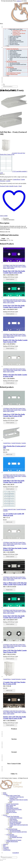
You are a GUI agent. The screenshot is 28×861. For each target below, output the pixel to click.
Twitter (7, 186)
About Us (5, 844)
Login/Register (6, 850)
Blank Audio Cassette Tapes (14, 266)
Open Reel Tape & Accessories (14, 809)
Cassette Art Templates (15, 823)
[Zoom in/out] (0, 859)
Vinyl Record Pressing (16, 743)
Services (5, 815)
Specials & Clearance (11, 812)
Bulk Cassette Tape (11, 805)
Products (5, 794)
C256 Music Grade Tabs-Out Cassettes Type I (16, 797)
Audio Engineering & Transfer (13, 840)
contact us (19, 1)
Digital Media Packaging (16, 736)
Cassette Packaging (16, 443)
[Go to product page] (14, 262)
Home (4, 792)
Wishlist (16, 759)
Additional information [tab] (8, 219)
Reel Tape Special (10, 811)
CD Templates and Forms (15, 837)
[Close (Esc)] (5, 859)
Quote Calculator (13, 820)
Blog (16, 768)
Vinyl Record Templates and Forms (18, 831)
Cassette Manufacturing (16, 746)
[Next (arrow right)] (2, 860)
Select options (10, 279)
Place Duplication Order (15, 822)
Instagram (7, 776)
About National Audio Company (16, 770)
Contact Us (16, 766)
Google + (16, 186)
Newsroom (16, 769)
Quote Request (13, 819)
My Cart (16, 756)
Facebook (2, 186)
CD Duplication (16, 745)
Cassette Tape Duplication (16, 742)
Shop (16, 755)
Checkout (16, 757)
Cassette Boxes (16, 179)
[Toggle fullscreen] (2, 859)
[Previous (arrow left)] (0, 860)
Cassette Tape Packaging (12, 804)
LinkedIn (11, 186)
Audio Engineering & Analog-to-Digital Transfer (16, 748)
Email (20, 186)
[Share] (3, 859)
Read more (9, 590)
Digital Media (16, 734)
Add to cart (9, 454)
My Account (16, 760)
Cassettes (8, 180)
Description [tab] (6, 218)
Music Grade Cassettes (8, 268)
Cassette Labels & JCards (9, 509)
